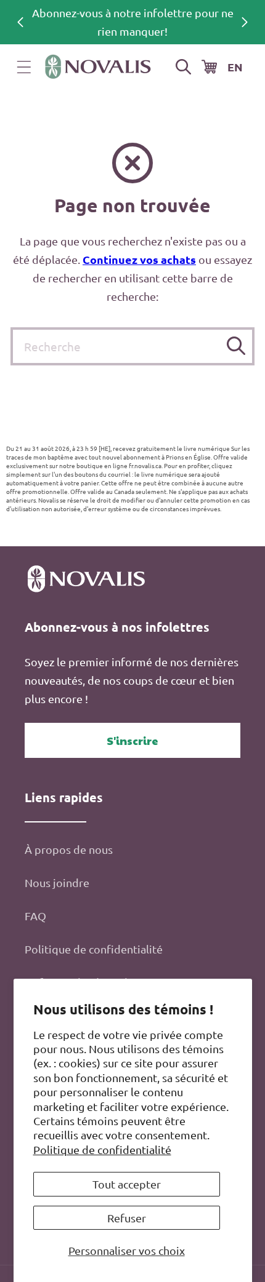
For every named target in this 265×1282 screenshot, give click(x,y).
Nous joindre (57, 882)
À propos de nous (69, 849)
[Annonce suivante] (244, 22)
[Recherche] (235, 346)
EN (235, 67)
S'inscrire (132, 740)
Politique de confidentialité (102, 1149)
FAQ (35, 915)
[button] (24, 67)
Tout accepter (126, 1183)
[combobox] (132, 346)
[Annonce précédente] (20, 22)
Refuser (126, 1217)
